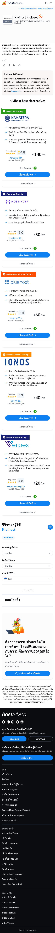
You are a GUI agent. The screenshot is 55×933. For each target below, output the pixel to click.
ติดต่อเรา (6, 779)
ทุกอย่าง (8, 553)
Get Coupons (28, 168)
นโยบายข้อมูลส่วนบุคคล (13, 815)
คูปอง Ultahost (8, 918)
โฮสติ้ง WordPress (10, 843)
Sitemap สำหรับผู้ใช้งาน (12, 784)
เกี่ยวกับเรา (7, 774)
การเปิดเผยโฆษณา (45, 9)
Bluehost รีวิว (16, 318)
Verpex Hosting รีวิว (16, 486)
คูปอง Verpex (8, 923)
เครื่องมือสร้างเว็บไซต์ (12, 884)
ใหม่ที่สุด (8, 566)
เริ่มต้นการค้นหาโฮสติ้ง (29, 673)
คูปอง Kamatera (9, 902)
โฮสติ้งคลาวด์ (8, 869)
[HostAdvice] (12, 3)
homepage (16, 91)
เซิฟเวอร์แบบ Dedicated (12, 874)
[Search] (46, 3)
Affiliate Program (10, 789)
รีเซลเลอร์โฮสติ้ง (9, 879)
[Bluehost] (17, 281)
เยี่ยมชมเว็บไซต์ (26, 174)
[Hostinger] (17, 201)
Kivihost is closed (26, 17)
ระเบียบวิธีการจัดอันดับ (28, 9)
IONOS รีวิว (16, 401)
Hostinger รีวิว (15, 238)
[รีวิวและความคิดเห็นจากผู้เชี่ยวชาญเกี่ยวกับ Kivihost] (4, 65)
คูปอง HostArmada (10, 907)
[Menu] (51, 3)
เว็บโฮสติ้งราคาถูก (10, 853)
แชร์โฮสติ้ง (7, 848)
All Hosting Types (10, 833)
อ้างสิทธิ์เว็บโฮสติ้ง (10, 799)
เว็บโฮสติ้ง (6, 838)
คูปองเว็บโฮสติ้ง (9, 897)
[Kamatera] (17, 118)
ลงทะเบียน (14, 739)
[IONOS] (17, 362)
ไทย (10, 579)
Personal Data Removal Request (16, 810)
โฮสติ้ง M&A (25, 758)
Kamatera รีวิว (16, 157)
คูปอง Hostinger (9, 912)
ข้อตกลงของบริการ (10, 820)
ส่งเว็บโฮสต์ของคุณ (10, 794)
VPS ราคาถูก (8, 864)
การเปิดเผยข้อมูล (9, 805)
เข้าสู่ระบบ (40, 739)
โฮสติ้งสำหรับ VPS (10, 859)
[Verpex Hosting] (17, 444)
